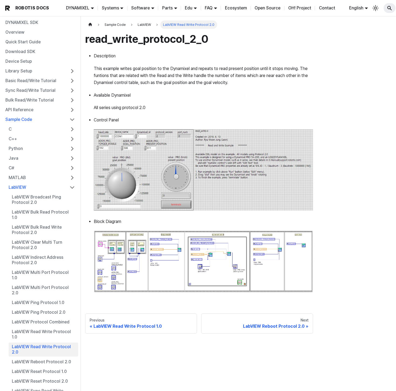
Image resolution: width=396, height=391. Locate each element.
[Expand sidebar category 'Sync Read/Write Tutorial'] (72, 90)
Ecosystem (236, 8)
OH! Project (299, 8)
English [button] (356, 8)
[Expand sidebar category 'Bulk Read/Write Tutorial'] (72, 100)
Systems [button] (110, 8)
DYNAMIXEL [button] (77, 8)
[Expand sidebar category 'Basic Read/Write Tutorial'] (72, 80)
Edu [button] (188, 8)
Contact (327, 8)
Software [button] (140, 8)
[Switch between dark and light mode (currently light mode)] (375, 8)
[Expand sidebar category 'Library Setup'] (72, 71)
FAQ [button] (209, 8)
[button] (40, 110)
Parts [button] (167, 8)
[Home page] (90, 24)
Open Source (267, 8)
